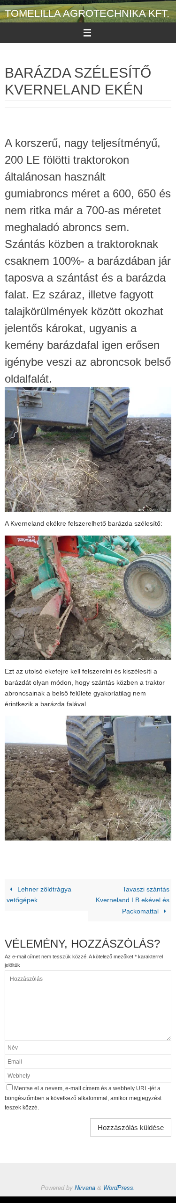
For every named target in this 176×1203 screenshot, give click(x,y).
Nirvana (85, 1187)
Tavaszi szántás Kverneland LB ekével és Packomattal (132, 900)
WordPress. (119, 1187)
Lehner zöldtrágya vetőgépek (39, 895)
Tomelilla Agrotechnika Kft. (87, 13)
